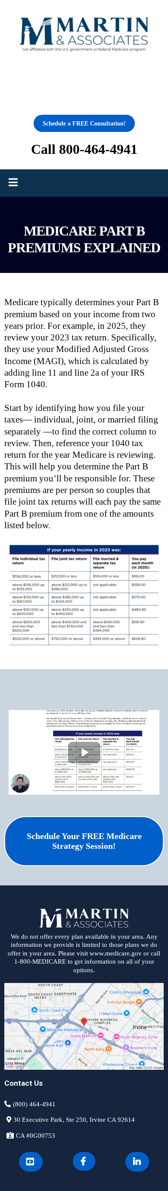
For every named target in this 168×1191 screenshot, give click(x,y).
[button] (13, 183)
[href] (84, 1026)
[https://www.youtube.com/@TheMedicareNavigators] (31, 1162)
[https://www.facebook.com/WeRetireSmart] (84, 1161)
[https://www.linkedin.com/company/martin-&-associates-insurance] (137, 1162)
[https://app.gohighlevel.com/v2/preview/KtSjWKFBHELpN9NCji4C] (84, 918)
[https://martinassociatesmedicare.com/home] (84, 35)
